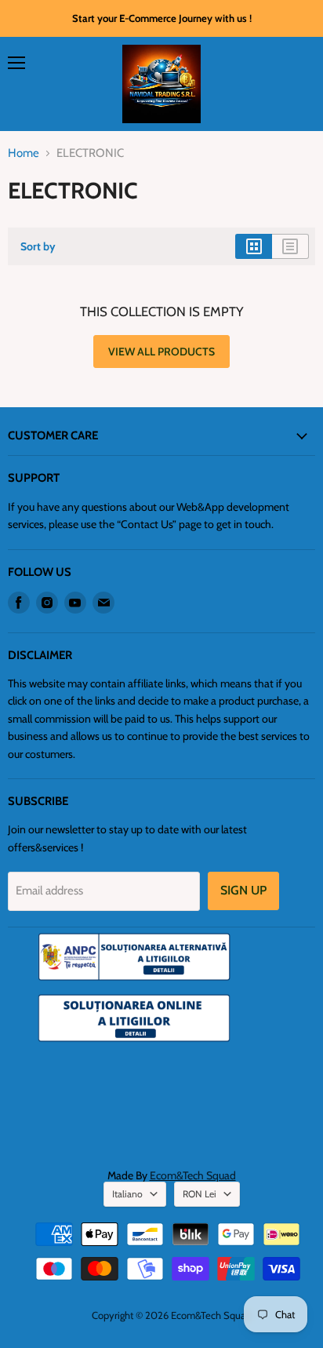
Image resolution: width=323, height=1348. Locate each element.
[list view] (290, 246)
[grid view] (253, 246)
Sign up (243, 890)
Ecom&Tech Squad (193, 1175)
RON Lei (199, 1194)
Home (23, 153)
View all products (161, 351)
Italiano (127, 1194)
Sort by (38, 246)
